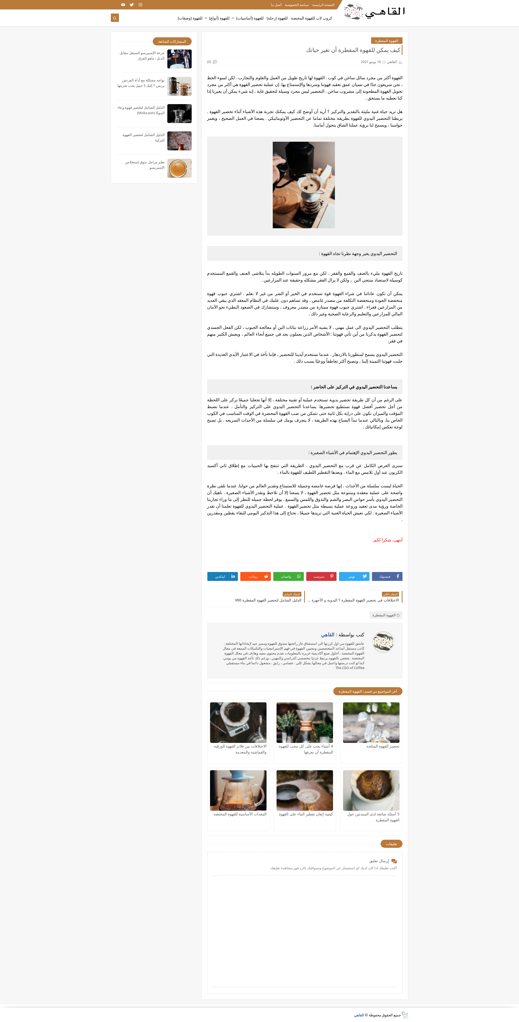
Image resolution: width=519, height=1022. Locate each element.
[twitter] (131, 4)
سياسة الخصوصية (297, 4)
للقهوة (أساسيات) (250, 18)
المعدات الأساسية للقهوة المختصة (240, 813)
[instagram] (140, 4)
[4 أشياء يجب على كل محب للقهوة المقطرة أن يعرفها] (305, 722)
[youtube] (123, 4)
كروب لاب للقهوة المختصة (311, 18)
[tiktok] (114, 4)
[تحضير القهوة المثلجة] (371, 722)
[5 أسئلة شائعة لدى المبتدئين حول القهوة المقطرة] (371, 790)
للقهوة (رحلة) (277, 18)
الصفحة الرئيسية (323, 4)
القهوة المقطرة (386, 40)
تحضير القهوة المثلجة (383, 746)
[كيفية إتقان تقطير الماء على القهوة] (305, 790)
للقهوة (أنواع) (219, 18)
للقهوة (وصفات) (190, 18)
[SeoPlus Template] (404, 1014)
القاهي (359, 1015)
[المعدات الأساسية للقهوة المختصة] (238, 790)
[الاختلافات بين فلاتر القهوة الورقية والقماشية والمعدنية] (238, 722)
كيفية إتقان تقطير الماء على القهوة (306, 813)
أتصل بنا (276, 4)
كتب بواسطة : (342, 634)
